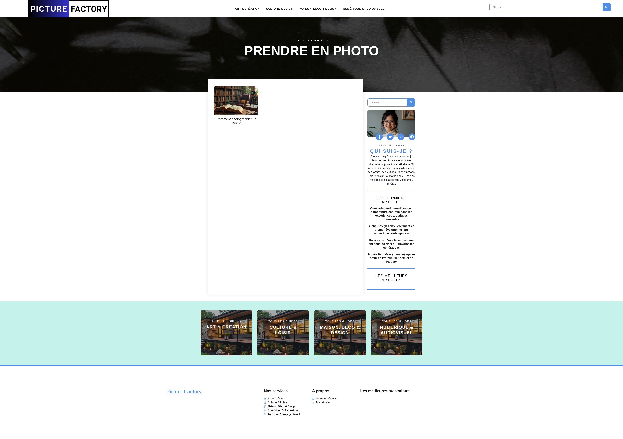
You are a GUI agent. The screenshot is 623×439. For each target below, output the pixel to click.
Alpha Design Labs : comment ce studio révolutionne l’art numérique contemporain (391, 229)
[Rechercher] (607, 7)
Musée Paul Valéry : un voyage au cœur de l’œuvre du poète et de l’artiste (391, 258)
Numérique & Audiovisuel (363, 8)
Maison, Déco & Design (318, 8)
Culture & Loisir (279, 8)
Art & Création (247, 8)
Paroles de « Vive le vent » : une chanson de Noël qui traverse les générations (391, 244)
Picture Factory (184, 391)
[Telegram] (412, 136)
